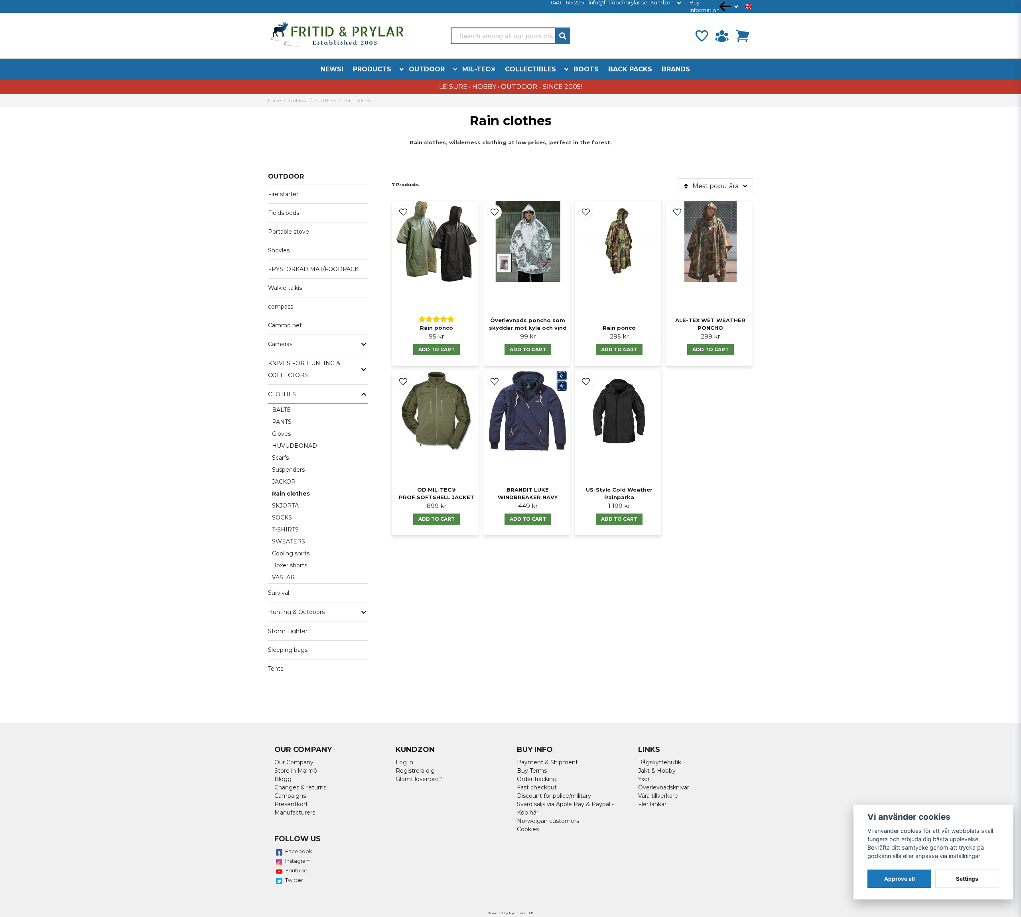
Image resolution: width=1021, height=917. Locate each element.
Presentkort (291, 804)
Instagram (298, 861)
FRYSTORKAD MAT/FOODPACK (313, 269)
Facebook (298, 851)
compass (280, 306)
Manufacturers (294, 812)
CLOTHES (325, 100)
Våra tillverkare (658, 795)
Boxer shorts (289, 565)
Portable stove (288, 231)
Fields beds (283, 212)
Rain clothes (291, 493)
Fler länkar (652, 804)
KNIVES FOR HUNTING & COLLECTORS (304, 369)
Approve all (899, 879)
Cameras (280, 344)
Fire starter (283, 194)
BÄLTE (281, 409)
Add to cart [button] (436, 519)
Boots (586, 69)
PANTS (282, 421)
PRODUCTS (372, 69)
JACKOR (284, 481)
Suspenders (288, 469)
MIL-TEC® (478, 69)
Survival (278, 592)
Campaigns (290, 795)
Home (274, 100)
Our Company (293, 762)
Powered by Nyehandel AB (510, 913)
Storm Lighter (287, 631)
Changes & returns (300, 787)
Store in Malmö (295, 770)
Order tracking (537, 779)
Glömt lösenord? (419, 779)
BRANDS (676, 69)
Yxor (644, 779)
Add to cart (436, 349)
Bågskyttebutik (659, 762)
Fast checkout (537, 787)
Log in (404, 762)
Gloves (281, 433)
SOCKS (282, 517)
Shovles (279, 250)
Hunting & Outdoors (296, 612)
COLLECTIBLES (530, 69)
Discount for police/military (554, 795)
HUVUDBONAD (294, 445)
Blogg (283, 779)
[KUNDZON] (722, 36)
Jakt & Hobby (657, 770)
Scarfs (280, 457)
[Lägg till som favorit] (701, 36)
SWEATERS (288, 541)
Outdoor (427, 69)
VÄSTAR (283, 577)
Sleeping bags (287, 649)
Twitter (294, 880)
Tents (275, 668)
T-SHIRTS (285, 529)
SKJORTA (285, 505)
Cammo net (285, 325)
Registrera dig (415, 770)
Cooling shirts (290, 553)
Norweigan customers (548, 821)
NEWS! (332, 69)
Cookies (528, 829)
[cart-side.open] (742, 36)
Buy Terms (532, 770)
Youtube (296, 870)
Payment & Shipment (547, 762)
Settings (967, 879)
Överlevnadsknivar (663, 787)
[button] (748, 6)
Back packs (630, 69)
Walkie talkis (285, 287)
